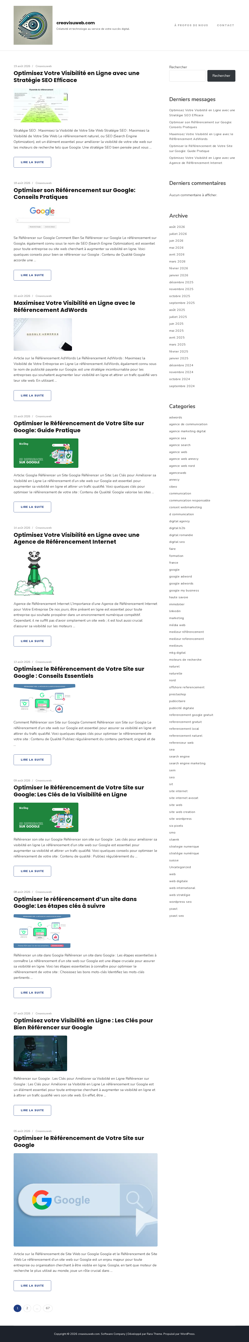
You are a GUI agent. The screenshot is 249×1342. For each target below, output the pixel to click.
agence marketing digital (187, 431)
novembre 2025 (181, 289)
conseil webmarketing (185, 507)
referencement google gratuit (191, 715)
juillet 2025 (178, 317)
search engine (179, 756)
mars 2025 (177, 344)
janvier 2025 (179, 358)
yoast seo (176, 916)
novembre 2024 (181, 372)
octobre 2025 (179, 296)
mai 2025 (176, 331)
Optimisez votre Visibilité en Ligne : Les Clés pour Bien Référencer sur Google (83, 1024)
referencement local (184, 729)
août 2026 (177, 227)
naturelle (175, 673)
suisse (174, 860)
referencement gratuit (185, 722)
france (173, 563)
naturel (174, 666)
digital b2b (177, 528)
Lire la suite (32, 162)
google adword (180, 576)
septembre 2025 (182, 303)
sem (172, 770)
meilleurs (176, 646)
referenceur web (181, 743)
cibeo (173, 487)
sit (171, 784)
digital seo (177, 542)
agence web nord (182, 466)
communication (180, 493)
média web (177, 625)
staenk (174, 839)
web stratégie (179, 895)
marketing (176, 618)
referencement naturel (186, 736)
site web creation (182, 812)
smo (172, 832)
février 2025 (178, 351)
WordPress (187, 1334)
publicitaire (177, 701)
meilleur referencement (186, 639)
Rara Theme (154, 1334)
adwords (175, 417)
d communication (181, 514)
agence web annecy (184, 459)
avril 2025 (177, 337)
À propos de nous (191, 25)
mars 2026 (177, 261)
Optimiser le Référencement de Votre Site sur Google (79, 1141)
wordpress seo (180, 902)
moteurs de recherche (185, 660)
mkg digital (177, 653)
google (174, 570)
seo (172, 777)
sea (171, 749)
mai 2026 (176, 248)
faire (172, 549)
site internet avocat (183, 798)
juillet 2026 (178, 234)
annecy (174, 480)
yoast (173, 909)
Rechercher (178, 67)
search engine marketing (187, 763)
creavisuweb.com (75, 23)
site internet (178, 791)
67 (49, 1308)
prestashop (177, 694)
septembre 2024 (182, 386)
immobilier (177, 604)
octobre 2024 (179, 379)
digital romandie (181, 535)
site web (175, 805)
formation (176, 556)
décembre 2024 (181, 365)
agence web (178, 452)
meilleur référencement (186, 632)
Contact (225, 25)
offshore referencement (187, 687)
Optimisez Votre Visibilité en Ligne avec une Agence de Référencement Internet (76, 538)
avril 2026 (177, 254)
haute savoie (178, 597)
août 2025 (177, 310)
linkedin (175, 611)
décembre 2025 (181, 282)
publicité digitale (181, 708)
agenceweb (177, 473)
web (172, 874)
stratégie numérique (184, 853)
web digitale (178, 881)
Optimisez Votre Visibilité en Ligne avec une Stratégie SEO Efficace (76, 76)
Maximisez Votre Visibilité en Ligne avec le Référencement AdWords (74, 306)
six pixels (176, 826)
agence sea (177, 438)
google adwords (181, 583)
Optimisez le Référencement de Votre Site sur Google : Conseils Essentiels (79, 672)
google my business (184, 590)
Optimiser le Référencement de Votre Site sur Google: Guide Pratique (79, 426)
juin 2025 (176, 324)
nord (172, 680)
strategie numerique (184, 846)
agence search (179, 445)
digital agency (179, 521)
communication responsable (189, 500)
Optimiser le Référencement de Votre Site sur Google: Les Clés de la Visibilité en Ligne (79, 791)
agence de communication (188, 424)
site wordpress (180, 819)
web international (182, 888)
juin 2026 (176, 241)
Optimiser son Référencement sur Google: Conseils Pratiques (74, 193)
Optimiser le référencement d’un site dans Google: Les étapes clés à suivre (75, 902)
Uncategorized (180, 867)
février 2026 (178, 268)
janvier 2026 (179, 275)
